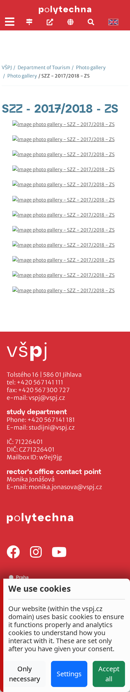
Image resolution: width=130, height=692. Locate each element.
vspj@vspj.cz (47, 397)
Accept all (108, 673)
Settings (69, 673)
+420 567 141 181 (51, 420)
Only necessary (24, 673)
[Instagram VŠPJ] (36, 552)
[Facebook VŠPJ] (13, 552)
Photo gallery (89, 68)
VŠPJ (7, 68)
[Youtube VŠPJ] (59, 552)
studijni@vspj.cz (52, 427)
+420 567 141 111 (40, 382)
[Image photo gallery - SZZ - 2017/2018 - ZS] (65, 127)
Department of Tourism (41, 68)
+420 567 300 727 (44, 390)
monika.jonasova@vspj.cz (65, 487)
